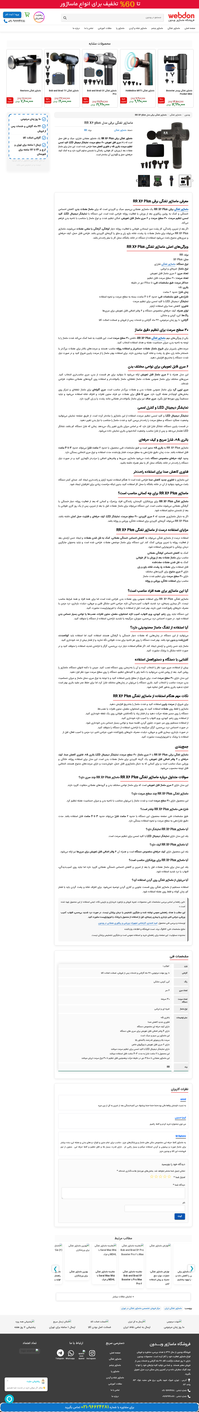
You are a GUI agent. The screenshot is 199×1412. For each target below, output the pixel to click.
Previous (192, 180)
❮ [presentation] (55, 1268)
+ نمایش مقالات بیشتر (123, 1297)
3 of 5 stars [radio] (161, 1177)
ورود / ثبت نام (12, 14)
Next (136, 180)
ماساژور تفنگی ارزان (173, 1308)
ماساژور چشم (115, 1365)
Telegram (60, 1352)
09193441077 (168, 1396)
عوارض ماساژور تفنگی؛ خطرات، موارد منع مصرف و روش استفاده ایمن (151, 1278)
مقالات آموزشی (115, 1384)
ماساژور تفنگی (175, 115)
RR (85, 130)
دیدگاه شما (179, 1185)
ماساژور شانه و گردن (115, 1378)
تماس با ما (115, 1390)
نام (184, 1203)
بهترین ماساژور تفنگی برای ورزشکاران (70, 1274)
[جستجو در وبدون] (64, 18)
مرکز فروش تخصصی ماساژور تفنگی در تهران (140, 1308)
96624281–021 (168, 1390)
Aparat (82, 1357)
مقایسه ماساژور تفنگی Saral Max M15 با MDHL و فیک (97, 1276)
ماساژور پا (115, 1371)
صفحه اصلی (115, 1353)
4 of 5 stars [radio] (156, 1177)
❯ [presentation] (192, 1268)
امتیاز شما (179, 1177)
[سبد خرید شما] (27, 14)
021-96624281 (16, 21)
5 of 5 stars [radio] (152, 1177)
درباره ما (115, 1396)
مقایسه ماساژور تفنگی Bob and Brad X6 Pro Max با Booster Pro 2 (124, 1278)
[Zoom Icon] (164, 146)
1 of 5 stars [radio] (169, 1177)
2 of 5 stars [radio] (165, 1177)
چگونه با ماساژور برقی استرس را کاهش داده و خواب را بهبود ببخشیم (178, 1276)
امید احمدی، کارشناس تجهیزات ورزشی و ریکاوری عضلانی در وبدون (127, 923)
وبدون (187, 115)
